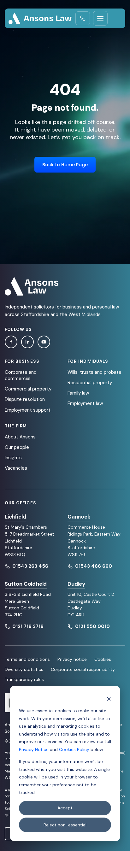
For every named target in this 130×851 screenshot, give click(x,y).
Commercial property (28, 389)
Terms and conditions (27, 659)
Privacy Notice (34, 749)
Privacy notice (72, 659)
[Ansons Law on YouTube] (44, 342)
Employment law (85, 403)
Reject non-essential (65, 825)
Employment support (27, 410)
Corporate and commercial (21, 375)
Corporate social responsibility (83, 669)
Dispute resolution (25, 399)
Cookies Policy (74, 749)
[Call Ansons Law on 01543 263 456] (82, 18)
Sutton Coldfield (26, 583)
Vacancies (16, 468)
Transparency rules (24, 679)
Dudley (76, 583)
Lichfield (15, 516)
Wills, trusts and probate (94, 372)
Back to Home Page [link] (65, 164)
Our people (17, 447)
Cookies (102, 659)
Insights (13, 458)
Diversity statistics (24, 669)
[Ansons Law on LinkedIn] (27, 342)
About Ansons (20, 437)
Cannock (79, 516)
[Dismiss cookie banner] (109, 699)
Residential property (90, 382)
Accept (65, 808)
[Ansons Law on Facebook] (11, 342)
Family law (78, 393)
